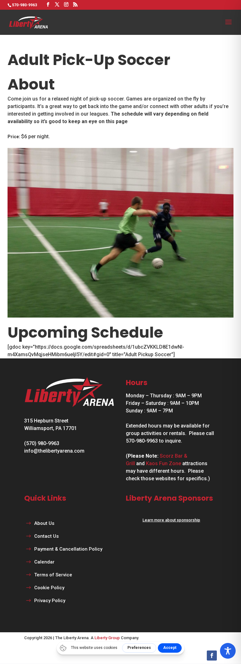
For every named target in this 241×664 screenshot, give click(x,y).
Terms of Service (53, 575)
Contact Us (46, 536)
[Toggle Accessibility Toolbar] (227, 650)
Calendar (44, 562)
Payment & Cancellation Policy (68, 549)
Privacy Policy (49, 600)
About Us (44, 523)
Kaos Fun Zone (163, 463)
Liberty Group (107, 637)
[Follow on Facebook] (212, 655)
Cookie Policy (49, 588)
